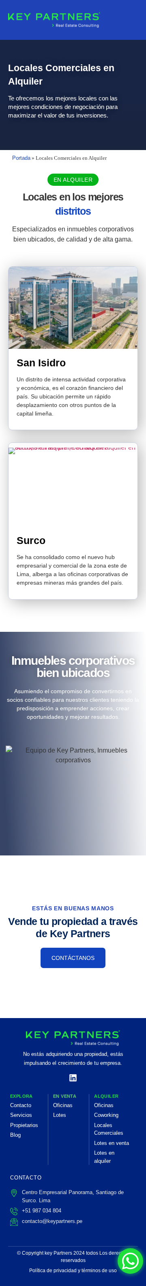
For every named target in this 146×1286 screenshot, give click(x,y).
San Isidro (41, 362)
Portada (21, 158)
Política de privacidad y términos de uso (73, 1270)
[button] (73, 180)
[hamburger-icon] (129, 20)
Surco (31, 540)
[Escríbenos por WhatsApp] (130, 1261)
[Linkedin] (73, 1078)
